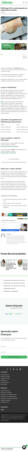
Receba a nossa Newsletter (10, 230)
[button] (11, 220)
